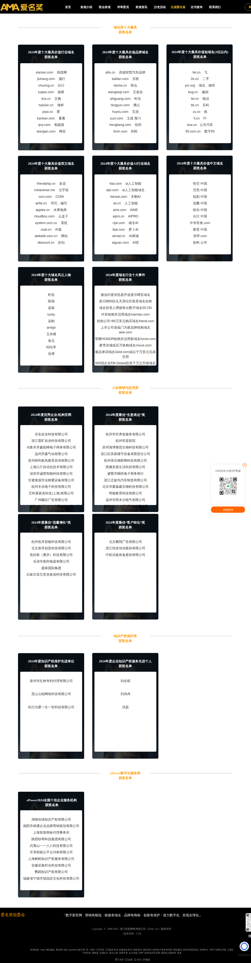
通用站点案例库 (168, 952)
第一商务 (90, 949)
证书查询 (196, 7)
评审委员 (123, 7)
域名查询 (147, 949)
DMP (141, 952)
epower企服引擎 (77, 949)
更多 (179, 952)
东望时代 (203, 949)
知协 (65, 949)
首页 (68, 7)
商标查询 (137, 949)
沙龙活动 (160, 7)
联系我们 (215, 7)
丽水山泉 (113, 952)
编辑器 (95, 952)
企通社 (230, 949)
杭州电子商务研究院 (162, 949)
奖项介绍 (86, 7)
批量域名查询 (125, 949)
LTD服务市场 (111, 949)
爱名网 (59, 949)
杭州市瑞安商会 (190, 949)
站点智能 (133, 952)
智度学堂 (123, 952)
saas (42, 949)
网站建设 (50, 949)
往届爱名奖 (178, 7)
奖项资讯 (141, 7)
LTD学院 (100, 949)
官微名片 (104, 952)
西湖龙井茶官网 (152, 952)
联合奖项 (105, 7)
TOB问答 (86, 952)
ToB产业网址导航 (217, 949)
